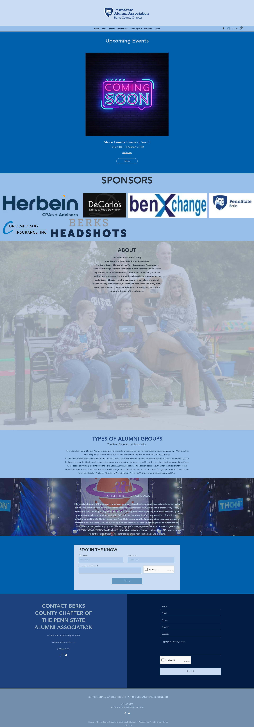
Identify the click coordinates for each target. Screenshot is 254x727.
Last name (132, 462)
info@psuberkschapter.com (63, 549)
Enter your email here (87, 473)
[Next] (243, 414)
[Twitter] (66, 562)
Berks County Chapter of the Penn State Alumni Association (128, 603)
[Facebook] (223, 28)
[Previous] (11, 414)
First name (83, 462)
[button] (241, 28)
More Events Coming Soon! (127, 142)
